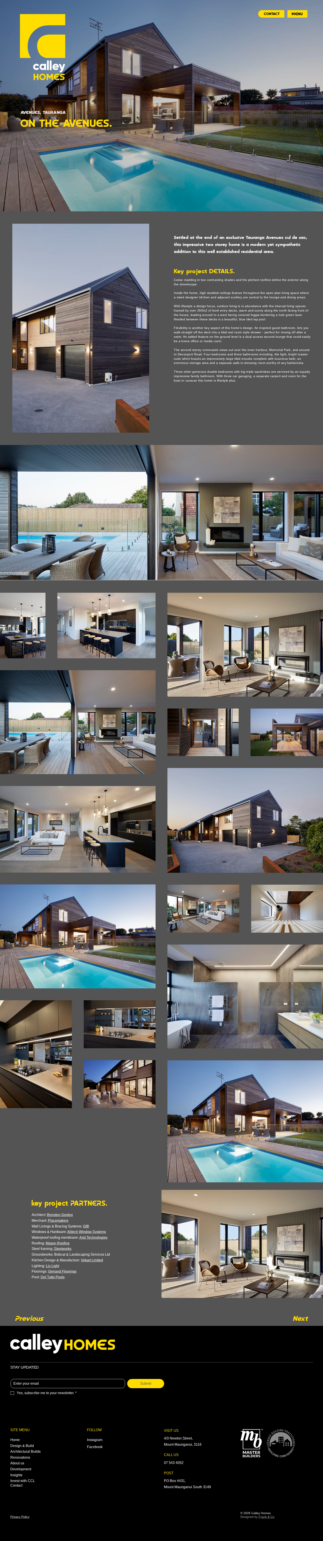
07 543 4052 (173, 1463)
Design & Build (22, 1446)
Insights (16, 1475)
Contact (16, 1485)
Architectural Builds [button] (25, 1451)
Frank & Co (266, 1517)
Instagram (94, 1440)
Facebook (95, 1447)
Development (20, 1469)
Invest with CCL (22, 1481)
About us (17, 1463)
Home (15, 1440)
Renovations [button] (20, 1457)
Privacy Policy (19, 1517)
